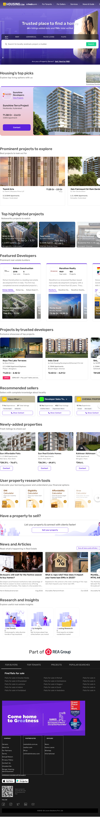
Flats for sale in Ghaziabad (15, 681)
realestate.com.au (30, 744)
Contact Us (6, 763)
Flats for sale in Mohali (53, 678)
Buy (6, 37)
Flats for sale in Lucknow (15, 684)
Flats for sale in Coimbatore (55, 681)
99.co (25, 750)
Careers (5, 744)
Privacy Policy (7, 760)
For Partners (7, 750)
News (47, 744)
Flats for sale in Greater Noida (17, 678)
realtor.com (27, 747)
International (50, 754)
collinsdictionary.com (31, 754)
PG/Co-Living (48, 37)
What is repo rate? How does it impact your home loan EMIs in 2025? (64, 576)
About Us (5, 747)
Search (91, 44)
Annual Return (7, 757)
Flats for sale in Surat (52, 687)
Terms (4, 754)
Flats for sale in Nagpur (53, 684)
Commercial (31, 37)
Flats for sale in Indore (14, 687)
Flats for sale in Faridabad (15, 690)
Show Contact (18, 413)
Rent (17, 37)
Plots (63, 37)
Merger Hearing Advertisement (8, 770)
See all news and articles (88, 548)
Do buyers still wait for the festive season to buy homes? (21, 576)
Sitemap (48, 750)
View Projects (18, 98)
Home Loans (49, 747)
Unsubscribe (6, 766)
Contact (6, 468)
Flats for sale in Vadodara (54, 690)
